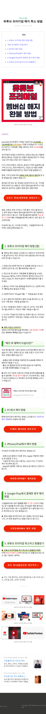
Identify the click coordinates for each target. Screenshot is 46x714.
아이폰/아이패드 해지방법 (23, 478)
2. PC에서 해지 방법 (14, 49)
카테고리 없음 (23, 18)
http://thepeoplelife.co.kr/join (14, 658)
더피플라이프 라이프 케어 (14, 661)
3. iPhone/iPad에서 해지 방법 (19, 53)
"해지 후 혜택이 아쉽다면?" (17, 45)
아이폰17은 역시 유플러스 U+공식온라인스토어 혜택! (15, 676)
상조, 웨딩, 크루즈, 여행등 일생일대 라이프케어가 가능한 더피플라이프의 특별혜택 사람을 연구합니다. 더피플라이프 (16, 665)
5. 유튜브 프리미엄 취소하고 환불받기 (21, 62)
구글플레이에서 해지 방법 (23, 528)
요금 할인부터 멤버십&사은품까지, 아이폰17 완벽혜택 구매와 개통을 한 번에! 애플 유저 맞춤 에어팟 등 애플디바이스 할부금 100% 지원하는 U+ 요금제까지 (16, 680)
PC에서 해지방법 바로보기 (23, 429)
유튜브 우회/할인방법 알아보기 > (23, 198)
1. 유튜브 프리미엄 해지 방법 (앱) (20, 40)
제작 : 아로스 (3, 706)
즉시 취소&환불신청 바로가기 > (23, 565)
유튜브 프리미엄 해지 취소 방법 (23, 21)
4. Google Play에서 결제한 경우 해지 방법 (23, 58)
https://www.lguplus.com (12, 673)
